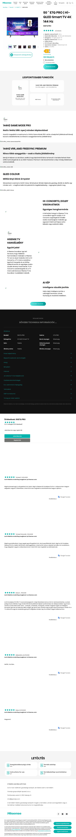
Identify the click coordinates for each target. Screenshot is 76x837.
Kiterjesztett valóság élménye (23, 55)
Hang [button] (5, 362)
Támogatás (61, 3)
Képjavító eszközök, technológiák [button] (14, 358)
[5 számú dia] (29, 47)
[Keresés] (72, 3)
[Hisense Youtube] (66, 814)
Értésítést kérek (50, 67)
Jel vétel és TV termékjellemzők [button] (14, 376)
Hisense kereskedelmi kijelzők (49, 3)
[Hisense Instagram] (62, 814)
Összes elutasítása (62, 827)
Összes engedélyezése (62, 823)
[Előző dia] (5, 27)
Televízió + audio (15, 3)
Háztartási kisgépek (32, 3)
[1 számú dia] (10, 47)
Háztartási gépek (25, 3)
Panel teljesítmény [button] (10, 353)
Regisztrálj (17, 440)
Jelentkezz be (17, 436)
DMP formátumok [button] (9, 394)
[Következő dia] (39, 27)
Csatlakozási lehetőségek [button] (12, 380)
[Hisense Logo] (7, 2)
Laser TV (20, 3)
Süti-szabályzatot (16, 829)
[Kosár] (70, 3)
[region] (22, 27)
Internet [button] (6, 371)
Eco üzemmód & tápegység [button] (13, 385)
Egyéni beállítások (62, 831)
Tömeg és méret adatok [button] (12, 398)
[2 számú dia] (15, 47)
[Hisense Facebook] (58, 814)
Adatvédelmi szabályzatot (44, 830)
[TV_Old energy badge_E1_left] (47, 53)
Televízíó (11, 7)
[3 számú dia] (20, 47)
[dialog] (38, 827)
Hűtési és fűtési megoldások (39, 3)
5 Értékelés (58, 30)
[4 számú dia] (24, 47)
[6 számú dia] (34, 47)
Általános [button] (7, 331)
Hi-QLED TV (17, 7)
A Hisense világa (55, 3)
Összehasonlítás (50, 62)
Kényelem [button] (7, 367)
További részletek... (38, 304)
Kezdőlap (5, 7)
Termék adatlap (47, 54)
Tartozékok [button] (7, 389)
